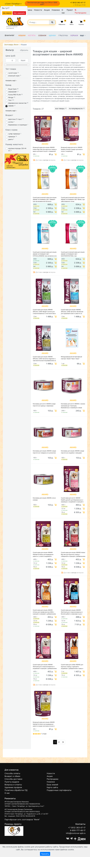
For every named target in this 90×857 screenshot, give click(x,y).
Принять (45, 854)
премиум (11, 136)
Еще (82, 35)
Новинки (56, 10)
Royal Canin (12, 89)
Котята (32, 35)
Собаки (42, 35)
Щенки (52, 35)
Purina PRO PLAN (14, 95)
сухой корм (12, 73)
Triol (9, 100)
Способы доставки (13, 779)
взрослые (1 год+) (15, 119)
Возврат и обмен (12, 776)
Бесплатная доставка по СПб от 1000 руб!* (42, 3)
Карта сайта (52, 787)
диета (10, 139)
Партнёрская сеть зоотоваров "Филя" (22, 819)
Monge (10, 97)
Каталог (10, 35)
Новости (38, 10)
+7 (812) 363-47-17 (76, 827)
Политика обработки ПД (16, 790)
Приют (70, 10)
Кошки (22, 35)
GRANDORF (12, 92)
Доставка (27, 10)
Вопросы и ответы (13, 784)
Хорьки (74, 35)
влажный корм (13, 76)
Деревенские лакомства (17, 103)
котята (10, 122)
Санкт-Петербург (13, 4)
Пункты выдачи (12, 782)
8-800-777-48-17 (77, 830)
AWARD (11, 106)
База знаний (52, 784)
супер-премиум (14, 134)
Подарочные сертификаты (59, 790)
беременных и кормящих (17, 125)
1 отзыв (43, 734)
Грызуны (63, 35)
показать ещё (11, 80)
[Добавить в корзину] (55, 154)
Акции (47, 10)
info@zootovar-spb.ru (75, 833)
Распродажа (80, 13)
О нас (63, 11)
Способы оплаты (12, 773)
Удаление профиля (13, 787)
